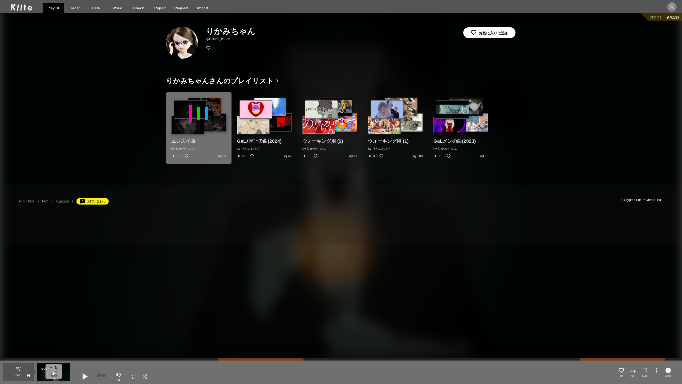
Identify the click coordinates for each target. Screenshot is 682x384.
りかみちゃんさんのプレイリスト (220, 81)
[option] (199, 128)
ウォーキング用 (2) (322, 141)
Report (160, 8)
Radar (75, 8)
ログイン (656, 17)
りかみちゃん (185, 149)
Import (202, 8)
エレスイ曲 (183, 141)
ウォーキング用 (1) (388, 141)
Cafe (96, 8)
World (117, 8)
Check (138, 8)
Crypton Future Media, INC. (643, 200)
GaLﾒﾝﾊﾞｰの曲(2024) (259, 141)
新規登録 (673, 17)
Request (181, 8)
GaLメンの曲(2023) (454, 141)
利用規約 (62, 201)
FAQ (45, 201)
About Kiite (26, 201)
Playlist (53, 8)
